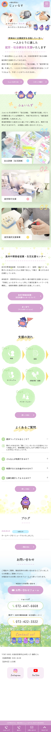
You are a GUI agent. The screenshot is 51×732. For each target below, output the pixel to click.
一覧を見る (25, 547)
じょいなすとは (13, 82)
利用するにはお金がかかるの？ (19, 468)
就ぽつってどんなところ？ (17, 439)
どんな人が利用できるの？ (17, 459)
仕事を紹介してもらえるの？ (18, 478)
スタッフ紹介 (38, 82)
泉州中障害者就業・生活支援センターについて (25, 296)
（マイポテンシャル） (25, 308)
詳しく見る (25, 415)
